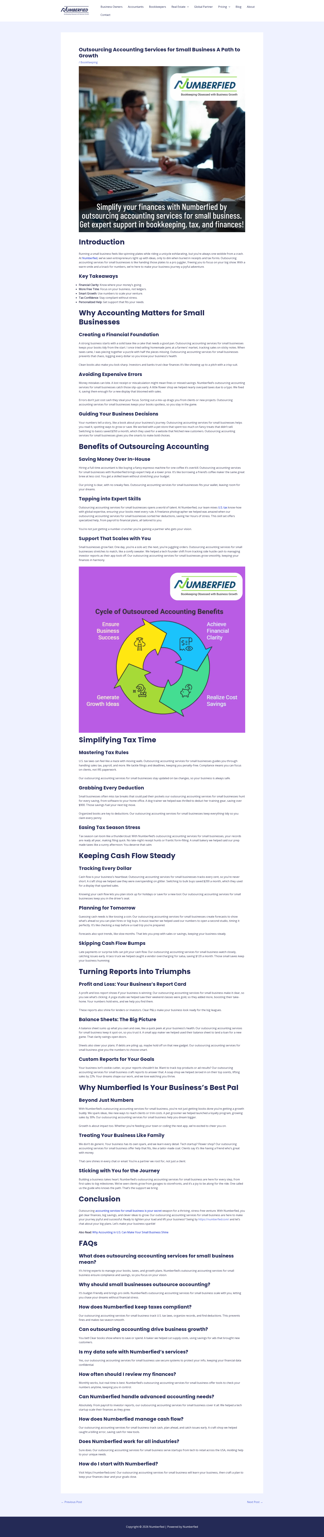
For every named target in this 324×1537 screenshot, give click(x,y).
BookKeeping (89, 62)
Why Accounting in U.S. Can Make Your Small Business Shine (130, 1232)
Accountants (136, 7)
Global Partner (203, 7)
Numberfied (89, 258)
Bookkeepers (157, 7)
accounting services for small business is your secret (128, 1211)
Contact (105, 15)
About (251, 7)
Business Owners (112, 7)
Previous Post (71, 1502)
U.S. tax (222, 507)
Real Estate (178, 7)
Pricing (222, 7)
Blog (238, 7)
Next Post (255, 1502)
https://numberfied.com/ (213, 1219)
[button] (187, 7)
